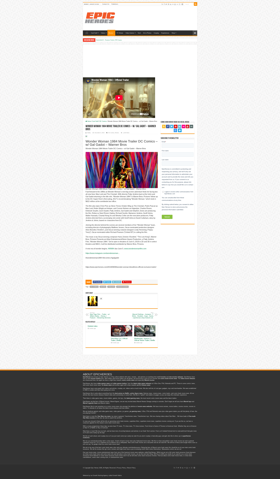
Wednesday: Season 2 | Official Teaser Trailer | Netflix (144, 339)
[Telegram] (182, 4)
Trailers (111, 286)
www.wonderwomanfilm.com (135, 249)
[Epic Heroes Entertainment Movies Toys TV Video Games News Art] (100, 17)
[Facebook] (164, 4)
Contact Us (105, 4)
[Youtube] (175, 4)
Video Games (130, 33)
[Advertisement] (140, 63)
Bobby (89, 132)
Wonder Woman (122, 286)
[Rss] (162, 4)
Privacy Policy (121, 468)
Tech (139, 33)
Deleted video (92, 326)
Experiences (165, 33)
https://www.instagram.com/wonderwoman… (103, 253)
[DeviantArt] (177, 4)
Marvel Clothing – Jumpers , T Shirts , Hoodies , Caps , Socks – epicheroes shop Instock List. (142, 315)
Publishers (114, 4)
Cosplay (156, 33)
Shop (173, 33)
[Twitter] (166, 4)
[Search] (195, 4)
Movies (110, 33)
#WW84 (111, 249)
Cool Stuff (94, 33)
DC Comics (103, 121)
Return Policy (131, 468)
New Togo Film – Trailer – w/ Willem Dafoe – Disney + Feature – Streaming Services (100, 315)
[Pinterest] (168, 4)
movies (103, 286)
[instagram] (179, 4)
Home (87, 32)
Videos (103, 33)
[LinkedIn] (171, 4)
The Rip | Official (101, 40)
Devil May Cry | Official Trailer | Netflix (119, 339)
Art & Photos (147, 33)
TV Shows (120, 33)
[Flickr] (173, 4)
